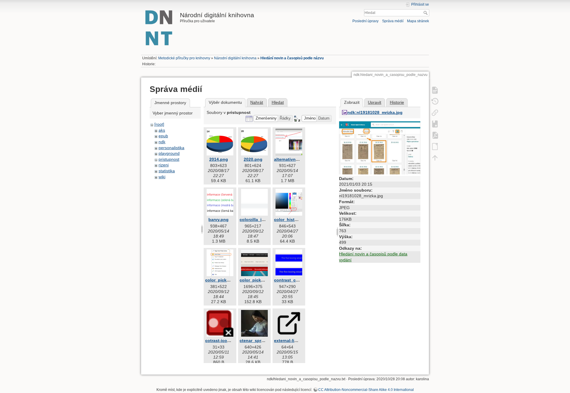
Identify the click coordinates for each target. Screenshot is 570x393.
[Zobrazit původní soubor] (379, 147)
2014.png (218, 159)
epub (163, 135)
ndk (162, 141)
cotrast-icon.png (222, 340)
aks (162, 130)
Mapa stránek (418, 21)
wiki (162, 176)
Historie (397, 102)
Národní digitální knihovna (235, 58)
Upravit (374, 102)
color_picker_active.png (229, 280)
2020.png (253, 159)
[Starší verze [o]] (435, 101)
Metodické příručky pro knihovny (184, 58)
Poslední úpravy (365, 21)
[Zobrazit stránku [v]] (435, 90)
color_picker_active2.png (265, 280)
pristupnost (169, 159)
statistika (167, 170)
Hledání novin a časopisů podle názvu (292, 58)
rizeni (164, 165)
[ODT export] (435, 146)
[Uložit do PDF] (435, 135)
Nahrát (256, 102)
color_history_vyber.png (299, 219)
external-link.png (291, 340)
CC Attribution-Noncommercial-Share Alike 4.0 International (366, 390)
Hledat (426, 13)
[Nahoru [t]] (435, 157)
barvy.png (218, 219)
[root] (159, 124)
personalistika (171, 147)
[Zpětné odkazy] (435, 112)
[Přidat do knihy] (435, 123)
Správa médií (392, 21)
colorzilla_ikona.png (260, 219)
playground (169, 153)
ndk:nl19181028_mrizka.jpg (375, 112)
